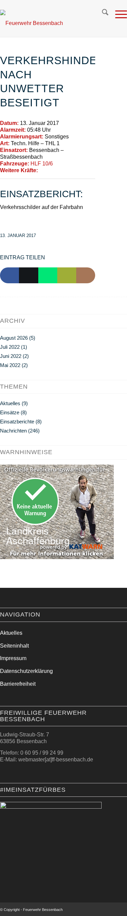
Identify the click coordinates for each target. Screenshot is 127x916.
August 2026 (14, 338)
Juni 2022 (10, 356)
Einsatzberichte (17, 421)
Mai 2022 (10, 365)
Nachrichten (13, 431)
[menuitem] (101, 13)
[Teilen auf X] (28, 275)
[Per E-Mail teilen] (66, 275)
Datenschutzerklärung (26, 671)
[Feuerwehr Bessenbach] (49, 23)
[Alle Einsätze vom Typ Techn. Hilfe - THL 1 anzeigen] (63, 143)
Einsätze (9, 412)
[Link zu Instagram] (112, 911)
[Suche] (101, 13)
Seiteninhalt (14, 646)
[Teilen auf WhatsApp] (47, 275)
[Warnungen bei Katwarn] (57, 557)
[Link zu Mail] (122, 911)
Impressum (13, 658)
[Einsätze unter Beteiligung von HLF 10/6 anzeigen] (56, 163)
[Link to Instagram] (85, 275)
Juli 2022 (10, 347)
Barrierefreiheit (18, 684)
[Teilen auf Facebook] (9, 275)
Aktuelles (10, 403)
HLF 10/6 (41, 163)
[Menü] (117, 13)
